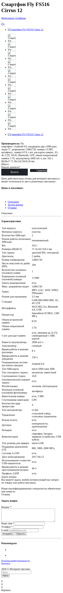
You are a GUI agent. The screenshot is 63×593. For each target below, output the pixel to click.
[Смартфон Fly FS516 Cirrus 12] (25, 29)
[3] (10, 140)
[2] (7, 140)
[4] (14, 140)
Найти (5, 575)
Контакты (5, 563)
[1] (3, 140)
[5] (18, 140)
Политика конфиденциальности (15, 560)
